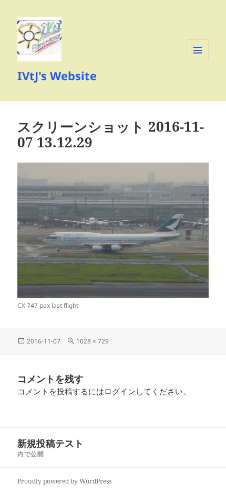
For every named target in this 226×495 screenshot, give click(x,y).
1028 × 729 (92, 341)
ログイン (120, 391)
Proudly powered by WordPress (64, 481)
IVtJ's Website (57, 75)
